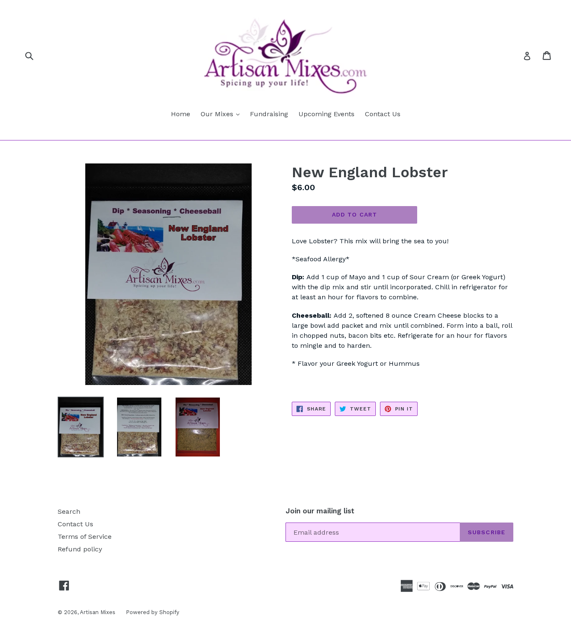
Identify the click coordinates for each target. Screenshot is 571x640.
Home (180, 114)
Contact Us (382, 114)
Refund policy (80, 549)
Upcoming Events (326, 114)
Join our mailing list (320, 511)
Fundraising (269, 114)
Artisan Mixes (97, 612)
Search (69, 511)
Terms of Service (85, 537)
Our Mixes (222, 114)
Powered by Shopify (152, 612)
